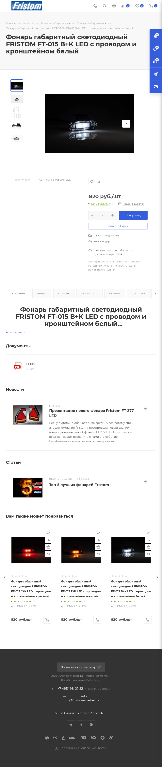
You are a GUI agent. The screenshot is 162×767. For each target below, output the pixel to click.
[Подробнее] (145, 408)
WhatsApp (91, 724)
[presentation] (5, 577)
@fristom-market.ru (84, 700)
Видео (41, 293)
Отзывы (64, 293)
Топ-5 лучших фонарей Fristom (79, 485)
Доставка (139, 293)
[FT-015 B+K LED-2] (89, 123)
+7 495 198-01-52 (70, 688)
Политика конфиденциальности (84, 748)
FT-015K (31, 364)
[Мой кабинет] (114, 6)
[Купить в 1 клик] (48, 547)
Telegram (71, 724)
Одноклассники (81, 724)
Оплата (114, 293)
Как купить (89, 293)
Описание (18, 293)
